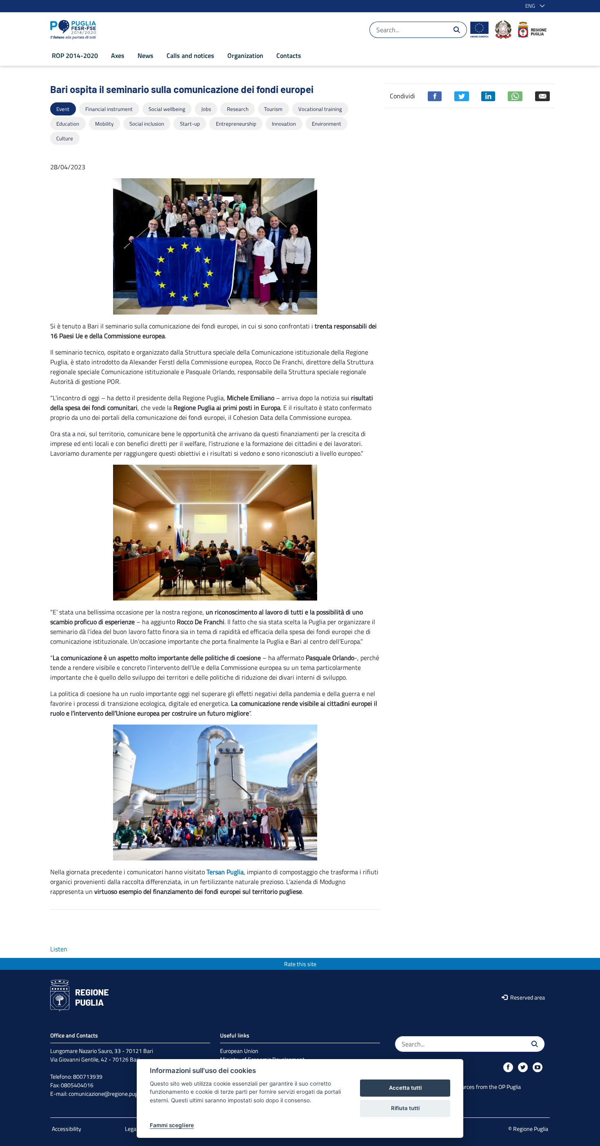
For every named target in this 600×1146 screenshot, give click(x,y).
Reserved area (527, 997)
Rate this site (300, 964)
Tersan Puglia (225, 872)
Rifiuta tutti (405, 1108)
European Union (239, 1050)
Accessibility (66, 1128)
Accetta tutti (405, 1087)
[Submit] (456, 29)
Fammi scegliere (172, 1125)
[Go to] (74, 30)
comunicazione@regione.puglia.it (108, 1093)
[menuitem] (75, 55)
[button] (533, 6)
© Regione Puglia (528, 1128)
